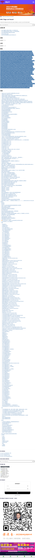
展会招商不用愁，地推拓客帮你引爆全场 (7, 172)
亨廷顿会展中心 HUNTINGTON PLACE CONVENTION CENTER (12, 329)
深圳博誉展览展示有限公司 (6, 426)
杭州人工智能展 (32, 68)
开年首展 (7, 82)
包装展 (13, 55)
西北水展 (31, 86)
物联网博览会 (16, 67)
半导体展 (27, 67)
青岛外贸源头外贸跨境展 (21, 87)
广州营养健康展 (24, 72)
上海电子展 (30, 72)
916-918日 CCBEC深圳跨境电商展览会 (6, 456)
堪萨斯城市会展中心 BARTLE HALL (8, 310)
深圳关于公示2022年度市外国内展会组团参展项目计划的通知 (11, 205)
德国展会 (8, 52)
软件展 (27, 59)
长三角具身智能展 (30, 78)
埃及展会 (29, 75)
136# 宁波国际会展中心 (6, 253)
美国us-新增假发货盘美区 (6, 417)
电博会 (16, 60)
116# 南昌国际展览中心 (6, 393)
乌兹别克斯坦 (8, 72)
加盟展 (15, 55)
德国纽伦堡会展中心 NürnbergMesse (8, 289)
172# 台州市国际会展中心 (6, 354)
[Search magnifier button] (33, 25)
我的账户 (3, 438)
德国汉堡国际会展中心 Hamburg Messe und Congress (11, 294)
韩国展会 (28, 52)
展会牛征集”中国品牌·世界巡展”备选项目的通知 (9, 433)
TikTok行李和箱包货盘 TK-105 (6, 144)
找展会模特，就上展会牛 (5, 188)
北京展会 (8, 64)
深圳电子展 (13, 60)
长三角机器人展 (27, 87)
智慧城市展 (12, 59)
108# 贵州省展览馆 (5, 399)
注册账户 (16, 495)
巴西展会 (11, 52)
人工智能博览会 (5, 59)
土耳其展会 (4, 55)
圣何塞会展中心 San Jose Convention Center (9, 312)
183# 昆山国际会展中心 (6, 345)
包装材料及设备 (23, 82)
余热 (20, 68)
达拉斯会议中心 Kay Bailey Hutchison (8, 266)
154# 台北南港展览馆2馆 (6, 360)
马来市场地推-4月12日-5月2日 (6, 219)
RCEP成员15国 (19, 51)
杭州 (18, 83)
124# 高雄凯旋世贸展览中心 (6, 386)
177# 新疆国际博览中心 (6, 350)
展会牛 (7, 2)
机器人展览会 (32, 64)
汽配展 (11, 56)
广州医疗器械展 (12, 72)
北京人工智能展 (27, 86)
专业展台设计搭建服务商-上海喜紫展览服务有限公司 (10, 421)
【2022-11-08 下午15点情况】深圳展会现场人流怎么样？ (10, 93)
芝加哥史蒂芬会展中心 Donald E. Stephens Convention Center (12, 268)
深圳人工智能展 (13, 63)
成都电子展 (12, 67)
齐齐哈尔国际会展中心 (5, 331)
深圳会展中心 (4, 224)
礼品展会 (14, 78)
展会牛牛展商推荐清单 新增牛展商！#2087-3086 (9, 181)
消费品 (6, 68)
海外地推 (2, 202)
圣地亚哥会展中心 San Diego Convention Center (10, 258)
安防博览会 (21, 79)
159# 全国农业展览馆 (5, 357)
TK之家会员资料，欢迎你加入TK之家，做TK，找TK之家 (10, 149)
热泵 (17, 82)
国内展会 (8, 55)
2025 (25, 64)
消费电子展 (21, 52)
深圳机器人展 (17, 79)
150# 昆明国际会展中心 (6, 364)
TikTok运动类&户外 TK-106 (5, 145)
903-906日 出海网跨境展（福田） (5, 455)
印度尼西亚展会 (25, 75)
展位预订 (9, 60)
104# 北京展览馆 (5, 402)
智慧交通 (24, 63)
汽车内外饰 (17, 74)
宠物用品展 (6, 60)
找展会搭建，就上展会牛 (5, 187)
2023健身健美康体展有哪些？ (6, 110)
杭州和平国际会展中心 (5, 339)
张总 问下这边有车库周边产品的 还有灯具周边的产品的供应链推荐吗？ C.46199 (15, 415)
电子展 (1, 59)
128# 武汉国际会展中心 (6, 381)
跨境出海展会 (21, 78)
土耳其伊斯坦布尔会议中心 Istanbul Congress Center (10, 318)
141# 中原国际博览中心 (6, 373)
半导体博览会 (6, 74)
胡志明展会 (11, 64)
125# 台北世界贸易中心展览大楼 (7, 385)
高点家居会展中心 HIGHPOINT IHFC (8, 262)
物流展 (1, 56)
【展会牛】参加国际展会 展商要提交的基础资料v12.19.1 (10, 97)
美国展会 (5, 51)
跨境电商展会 (8, 63)
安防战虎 (28, 79)
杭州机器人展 (14, 86)
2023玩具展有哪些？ (4, 124)
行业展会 (8, 78)
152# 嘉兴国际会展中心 (6, 361)
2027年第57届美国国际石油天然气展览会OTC (8, 34)
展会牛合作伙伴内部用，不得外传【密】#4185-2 (9, 178)
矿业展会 (5, 71)
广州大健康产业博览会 (18, 72)
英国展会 (5, 52)
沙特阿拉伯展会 (9, 75)
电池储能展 (27, 56)
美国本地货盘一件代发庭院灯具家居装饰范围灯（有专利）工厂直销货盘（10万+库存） (15, 213)
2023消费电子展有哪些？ (5, 121)
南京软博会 (22, 64)
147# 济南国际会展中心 (6, 367)
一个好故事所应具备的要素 (5, 152)
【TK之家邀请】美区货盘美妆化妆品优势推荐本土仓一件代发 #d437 (13, 411)
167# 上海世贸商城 (5, 241)
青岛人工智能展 (3, 83)
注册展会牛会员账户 (5, 441)
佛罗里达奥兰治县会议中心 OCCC (7, 323)
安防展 (30, 63)
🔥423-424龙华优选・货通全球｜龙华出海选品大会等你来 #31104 (12, 220)
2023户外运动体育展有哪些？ (6, 117)
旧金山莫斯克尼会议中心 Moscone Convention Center (10, 282)
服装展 (31, 60)
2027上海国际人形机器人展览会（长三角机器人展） (9, 30)
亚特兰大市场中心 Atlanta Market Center (8, 325)
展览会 (18, 68)
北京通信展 (2, 72)
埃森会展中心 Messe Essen (6, 311)
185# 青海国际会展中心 (6, 343)
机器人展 (8, 56)
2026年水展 (5, 87)
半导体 (23, 74)
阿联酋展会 (17, 52)
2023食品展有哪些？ (4, 128)
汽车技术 (20, 74)
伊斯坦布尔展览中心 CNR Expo (7, 330)
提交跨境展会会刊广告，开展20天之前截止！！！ (9, 193)
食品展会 (20, 63)
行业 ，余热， (23, 83)
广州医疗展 (2, 74)
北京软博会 (8, 71)
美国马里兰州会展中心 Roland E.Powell (8, 269)
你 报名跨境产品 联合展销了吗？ (6, 156)
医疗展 (5, 63)
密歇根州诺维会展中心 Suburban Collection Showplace (11, 305)
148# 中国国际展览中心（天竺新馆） (8, 366)
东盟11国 (15, 51)
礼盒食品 (27, 82)
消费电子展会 (2, 60)
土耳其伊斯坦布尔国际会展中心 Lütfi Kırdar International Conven (12, 315)
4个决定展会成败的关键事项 (5, 135)
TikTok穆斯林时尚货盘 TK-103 (6, 143)
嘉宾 (2, 407)
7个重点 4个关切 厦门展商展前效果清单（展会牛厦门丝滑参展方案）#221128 (13, 136)
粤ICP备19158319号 (18, 553)
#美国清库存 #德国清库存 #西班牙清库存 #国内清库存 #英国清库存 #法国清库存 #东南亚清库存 (16, 101)
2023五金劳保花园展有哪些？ (6, 109)
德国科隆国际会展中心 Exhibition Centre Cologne (10, 290)
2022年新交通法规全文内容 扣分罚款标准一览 (8, 107)
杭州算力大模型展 (3, 82)
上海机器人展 (25, 78)
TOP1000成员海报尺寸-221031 (6, 150)
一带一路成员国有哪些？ (5, 153)
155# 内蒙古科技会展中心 (6, 359)
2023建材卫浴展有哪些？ (5, 115)
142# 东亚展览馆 (5, 372)
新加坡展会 (4, 56)
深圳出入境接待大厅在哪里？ (6, 206)
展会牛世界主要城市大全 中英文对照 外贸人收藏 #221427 (10, 177)
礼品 (20, 83)
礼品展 (33, 55)
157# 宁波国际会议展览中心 (6, 248)
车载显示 (15, 71)
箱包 (24, 68)
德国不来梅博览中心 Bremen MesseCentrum (9, 302)
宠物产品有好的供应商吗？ (5, 171)
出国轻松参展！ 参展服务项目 (6, 163)
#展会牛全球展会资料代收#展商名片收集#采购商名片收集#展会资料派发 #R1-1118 (14, 100)
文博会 (10, 82)
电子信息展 (30, 59)
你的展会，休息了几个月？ (5, 159)
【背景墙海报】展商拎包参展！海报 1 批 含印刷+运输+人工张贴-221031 (13, 99)
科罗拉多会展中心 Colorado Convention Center (9, 276)
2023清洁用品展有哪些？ (5, 122)
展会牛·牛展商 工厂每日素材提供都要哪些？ (8, 173)
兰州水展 (2, 87)
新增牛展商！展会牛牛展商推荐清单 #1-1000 (8, 194)
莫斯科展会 (20, 75)
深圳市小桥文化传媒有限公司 (7, 428)
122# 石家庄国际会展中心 (6, 388)
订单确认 (3, 444)
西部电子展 (8, 67)
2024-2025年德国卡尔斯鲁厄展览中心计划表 (8, 129)
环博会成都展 (10, 86)
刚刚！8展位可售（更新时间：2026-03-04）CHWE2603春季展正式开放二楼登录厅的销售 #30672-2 (17, 164)
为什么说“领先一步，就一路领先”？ (7, 221)
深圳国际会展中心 (5, 225)
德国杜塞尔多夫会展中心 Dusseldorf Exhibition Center (10, 297)
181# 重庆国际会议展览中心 (6, 245)
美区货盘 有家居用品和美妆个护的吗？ (7, 212)
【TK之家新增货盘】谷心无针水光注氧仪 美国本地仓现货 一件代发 (13, 410)
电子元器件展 (16, 59)
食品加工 (13, 83)
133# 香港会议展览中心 (6, 254)
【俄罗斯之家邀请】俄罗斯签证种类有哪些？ (8, 96)
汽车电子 (9, 74)
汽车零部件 (2, 75)
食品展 (12, 51)
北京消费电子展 (7, 79)
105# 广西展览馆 (5, 401)
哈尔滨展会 (2, 71)
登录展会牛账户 (4, 442)
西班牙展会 (18, 55)
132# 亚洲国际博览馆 (5, 378)
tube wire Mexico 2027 (5, 33)
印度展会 (28, 51)
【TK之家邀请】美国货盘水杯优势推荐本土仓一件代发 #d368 (12, 412)
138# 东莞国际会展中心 (6, 252)
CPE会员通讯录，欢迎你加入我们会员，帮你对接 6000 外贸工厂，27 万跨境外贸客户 (15, 139)
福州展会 (2, 78)
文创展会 (12, 71)
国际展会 (2, 51)
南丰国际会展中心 (5, 226)
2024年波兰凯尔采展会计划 (5, 130)
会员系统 (2, 434)
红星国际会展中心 (5, 259)
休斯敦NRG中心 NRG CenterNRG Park (8, 324)
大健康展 (30, 55)
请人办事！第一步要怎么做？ (6, 215)
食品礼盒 (30, 82)
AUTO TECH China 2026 (22, 59)
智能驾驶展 (24, 67)
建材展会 (5, 64)
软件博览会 (2, 63)
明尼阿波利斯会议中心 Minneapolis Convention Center (11, 406)
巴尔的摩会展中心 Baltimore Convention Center (9, 304)
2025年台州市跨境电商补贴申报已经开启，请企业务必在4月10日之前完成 (13, 131)
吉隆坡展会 (25, 79)
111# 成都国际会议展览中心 (6, 256)
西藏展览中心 (4, 332)
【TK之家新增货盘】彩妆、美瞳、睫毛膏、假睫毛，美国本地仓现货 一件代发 (14, 409)
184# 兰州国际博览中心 (6, 344)
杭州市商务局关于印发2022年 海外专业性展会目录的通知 (10, 199)
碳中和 (15, 82)
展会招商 (25, 52)
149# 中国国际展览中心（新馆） (7, 365)
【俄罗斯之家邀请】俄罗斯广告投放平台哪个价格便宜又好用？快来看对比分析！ (14, 95)
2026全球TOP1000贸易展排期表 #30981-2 (8, 132)
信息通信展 (30, 71)
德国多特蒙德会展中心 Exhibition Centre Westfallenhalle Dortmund (12, 301)
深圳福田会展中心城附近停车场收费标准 (7, 208)
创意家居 (28, 68)
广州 (25, 56)
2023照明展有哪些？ (4, 123)
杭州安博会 (19, 64)
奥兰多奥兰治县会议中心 (6, 309)
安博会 (33, 63)
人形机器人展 (19, 60)
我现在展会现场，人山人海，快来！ (7, 186)
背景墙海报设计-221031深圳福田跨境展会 (8, 214)
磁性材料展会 (32, 79)
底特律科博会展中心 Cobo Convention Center (9, 303)
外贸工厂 (33, 83)
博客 (25, 51)
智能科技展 (13, 68)
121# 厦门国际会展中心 (6, 255)
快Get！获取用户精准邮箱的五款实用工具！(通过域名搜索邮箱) (11, 185)
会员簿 (3, 436)
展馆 (7, 51)
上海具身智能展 (3, 79)
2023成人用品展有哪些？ (5, 116)
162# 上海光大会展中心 (6, 233)
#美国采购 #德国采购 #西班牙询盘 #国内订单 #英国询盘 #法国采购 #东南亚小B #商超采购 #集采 (16, 102)
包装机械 (16, 83)
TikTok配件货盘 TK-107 (5, 146)
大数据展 (23, 60)
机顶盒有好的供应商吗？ (5, 198)
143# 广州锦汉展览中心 (6, 227)
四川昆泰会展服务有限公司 (6, 422)
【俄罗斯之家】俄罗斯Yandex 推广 (7, 94)
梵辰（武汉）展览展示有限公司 (7, 425)
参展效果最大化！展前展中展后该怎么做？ (8, 165)
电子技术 (27, 83)
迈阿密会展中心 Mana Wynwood (7, 265)
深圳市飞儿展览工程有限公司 (7, 432)
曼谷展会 (17, 75)
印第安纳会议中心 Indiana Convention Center (9, 322)
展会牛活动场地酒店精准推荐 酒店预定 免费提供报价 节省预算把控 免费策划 (13, 180)
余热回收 (19, 82)
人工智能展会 (22, 56)
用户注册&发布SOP (4, 209)
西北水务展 (12, 87)
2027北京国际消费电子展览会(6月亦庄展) (8, 32)
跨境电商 (9, 83)
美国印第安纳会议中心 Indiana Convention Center (10, 261)
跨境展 (3, 16)
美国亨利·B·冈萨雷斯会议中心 (7, 273)
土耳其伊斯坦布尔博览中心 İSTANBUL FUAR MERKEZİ (11, 316)
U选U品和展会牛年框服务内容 (6, 151)
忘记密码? (19, 495)
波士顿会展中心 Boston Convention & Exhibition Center (11, 280)
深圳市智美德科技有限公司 (5, 207)
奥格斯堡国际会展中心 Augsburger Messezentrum (10, 308)
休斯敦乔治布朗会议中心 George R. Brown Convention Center (12, 260)
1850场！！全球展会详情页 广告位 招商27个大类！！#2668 (11, 103)
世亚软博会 (9, 68)
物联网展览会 (31, 67)
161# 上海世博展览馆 (5, 232)
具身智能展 (15, 64)
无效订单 (3, 439)
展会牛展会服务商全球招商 (5, 179)
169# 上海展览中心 (5, 240)
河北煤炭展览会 (31, 74)
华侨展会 (17, 78)
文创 (22, 68)
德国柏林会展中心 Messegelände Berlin (8, 296)
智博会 (33, 60)
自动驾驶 (30, 83)
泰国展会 (14, 52)
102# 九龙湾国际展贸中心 (6, 403)
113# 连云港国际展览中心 (6, 396)
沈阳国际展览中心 (5, 337)
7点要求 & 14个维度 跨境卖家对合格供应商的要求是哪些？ (10, 137)
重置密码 (3, 445)
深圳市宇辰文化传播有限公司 (7, 427)
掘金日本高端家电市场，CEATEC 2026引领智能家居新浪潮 (10, 192)
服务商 (2, 420)
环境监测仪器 (27, 74)
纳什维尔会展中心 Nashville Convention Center (9, 275)
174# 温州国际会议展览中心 (6, 353)
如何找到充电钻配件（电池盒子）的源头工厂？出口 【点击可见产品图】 (13, 170)
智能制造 (2, 67)
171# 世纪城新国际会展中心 (6, 351)
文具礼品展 (5, 78)
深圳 (5, 16)
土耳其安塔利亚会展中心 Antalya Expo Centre (9, 314)
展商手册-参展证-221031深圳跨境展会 (7, 184)
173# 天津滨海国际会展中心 (6, 246)
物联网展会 (20, 67)
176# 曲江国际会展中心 (6, 352)
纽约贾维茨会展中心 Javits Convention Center (9, 274)
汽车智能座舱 (27, 71)
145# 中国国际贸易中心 (6, 371)
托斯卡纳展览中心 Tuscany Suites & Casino (9, 287)
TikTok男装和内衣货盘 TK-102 (6, 142)
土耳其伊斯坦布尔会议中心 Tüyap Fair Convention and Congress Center (13, 317)
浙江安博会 (17, 63)
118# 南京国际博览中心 (6, 392)
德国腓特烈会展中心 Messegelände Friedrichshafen (10, 288)
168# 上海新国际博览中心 (6, 238)
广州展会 (18, 56)
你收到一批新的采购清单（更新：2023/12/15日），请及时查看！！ (12, 157)
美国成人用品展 (27, 60)
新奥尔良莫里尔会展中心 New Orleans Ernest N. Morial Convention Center (14, 283)
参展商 (1, 55)
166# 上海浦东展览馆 (5, 239)
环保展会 (11, 78)
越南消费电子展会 (12, 79)
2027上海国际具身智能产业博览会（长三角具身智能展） (10, 31)
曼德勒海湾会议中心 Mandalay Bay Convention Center (11, 281)
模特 (4, 72)
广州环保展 (6, 86)
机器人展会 (5, 67)
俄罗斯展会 (2, 52)
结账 (3, 443)
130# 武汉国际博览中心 (6, 380)
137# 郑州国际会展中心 (6, 374)
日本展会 (23, 51)
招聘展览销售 (3, 191)
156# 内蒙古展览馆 (5, 358)
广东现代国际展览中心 (5, 231)
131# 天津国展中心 (5, 379)
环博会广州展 (2, 86)
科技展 (28, 72)
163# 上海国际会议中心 (6, 234)
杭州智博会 (27, 63)
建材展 (31, 56)
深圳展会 (10, 51)
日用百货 (6, 83)
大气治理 (28, 64)
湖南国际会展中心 (5, 336)
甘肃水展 (16, 87)
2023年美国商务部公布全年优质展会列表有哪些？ (9, 114)
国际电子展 (8, 16)
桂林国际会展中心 (5, 338)
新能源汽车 (2, 64)
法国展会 (31, 52)
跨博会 (12, 82)
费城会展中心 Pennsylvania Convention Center (9, 267)
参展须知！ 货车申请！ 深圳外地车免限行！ (8, 166)
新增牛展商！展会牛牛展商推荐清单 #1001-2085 (9, 195)
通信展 (16, 68)
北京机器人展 (22, 86)
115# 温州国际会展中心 (6, 394)
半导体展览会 (13, 74)
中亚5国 (9, 59)
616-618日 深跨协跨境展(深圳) (4, 454)
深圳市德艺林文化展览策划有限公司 (8, 429)
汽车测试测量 (22, 71)
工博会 (31, 51)
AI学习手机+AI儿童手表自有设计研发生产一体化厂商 (9, 138)
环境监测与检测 (3, 68)
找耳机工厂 (4, 416)
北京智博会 (18, 71)
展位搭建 (12, 16)
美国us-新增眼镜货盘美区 (6, 418)
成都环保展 (18, 86)
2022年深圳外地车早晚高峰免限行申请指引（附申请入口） (10, 108)
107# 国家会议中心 (5, 400)
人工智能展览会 (23, 55)
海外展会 (27, 55)
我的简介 (3, 437)
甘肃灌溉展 (8, 87)
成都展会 (5, 75)
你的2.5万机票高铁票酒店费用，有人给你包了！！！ (9, 158)
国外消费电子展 (14, 56)
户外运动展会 (14, 75)
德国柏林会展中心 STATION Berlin (7, 295)
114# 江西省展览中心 (5, 395)
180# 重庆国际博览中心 (6, 346)
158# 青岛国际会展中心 (6, 247)
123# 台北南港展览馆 (5, 387)
